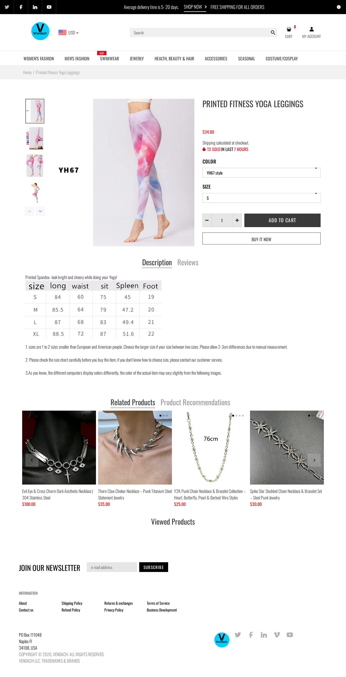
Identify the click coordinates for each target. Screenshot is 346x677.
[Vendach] (40, 32)
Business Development (162, 610)
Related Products (133, 402)
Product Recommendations (195, 402)
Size (206, 186)
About (23, 603)
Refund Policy (71, 610)
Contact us (26, 610)
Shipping (208, 142)
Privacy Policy (113, 610)
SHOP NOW (193, 6)
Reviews (187, 262)
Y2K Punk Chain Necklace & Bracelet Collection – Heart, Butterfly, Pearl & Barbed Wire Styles (210, 494)
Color (209, 161)
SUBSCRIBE (154, 567)
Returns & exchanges (118, 603)
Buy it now (261, 239)
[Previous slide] (31, 460)
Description (157, 262)
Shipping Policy (72, 603)
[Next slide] (314, 460)
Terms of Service (158, 603)
